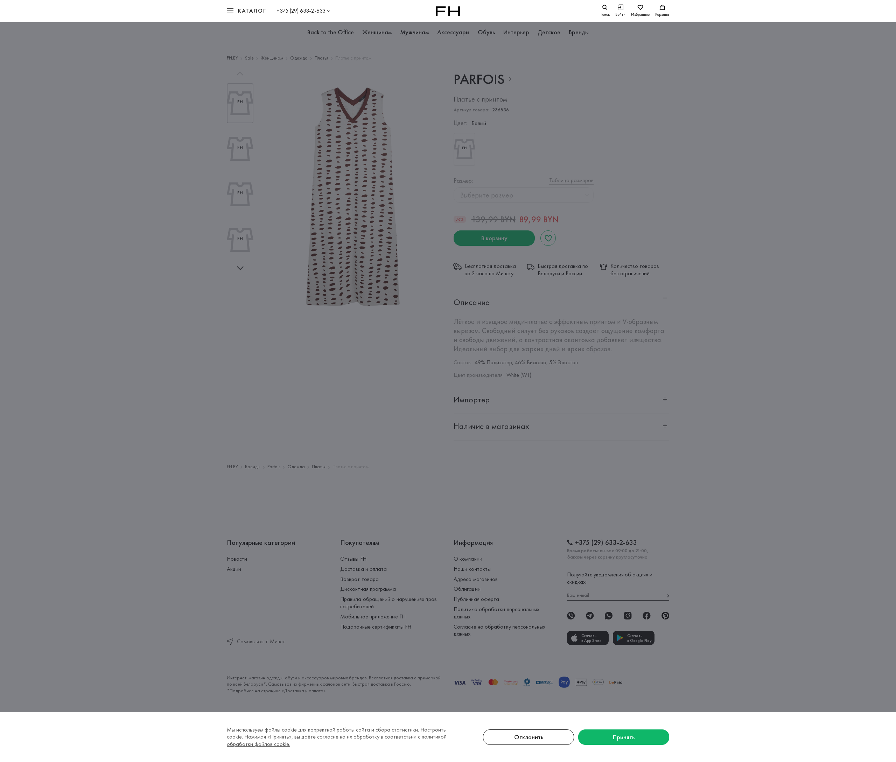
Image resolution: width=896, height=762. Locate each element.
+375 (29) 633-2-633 (301, 10)
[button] (246, 11)
